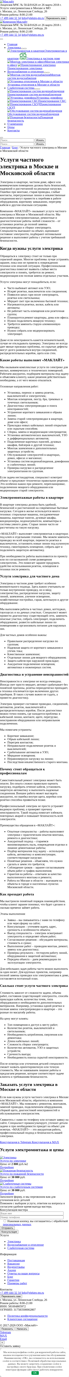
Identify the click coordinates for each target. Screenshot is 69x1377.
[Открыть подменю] (22, 48)
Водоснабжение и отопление (25, 71)
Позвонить (7, 1329)
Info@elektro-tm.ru (33, 18)
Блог (15, 147)
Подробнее (7, 1167)
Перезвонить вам (55, 18)
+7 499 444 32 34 (10, 18)
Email (3, 1338)
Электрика (14, 47)
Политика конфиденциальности (27, 1315)
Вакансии (13, 1263)
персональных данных (17, 1224)
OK (35, 1373)
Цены (11, 127)
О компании (15, 123)
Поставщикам (16, 1260)
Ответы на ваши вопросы (23, 1273)
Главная (12, 44)
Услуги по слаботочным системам (21, 1186)
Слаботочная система (20, 87)
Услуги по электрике (13, 1160)
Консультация (9, 1231)
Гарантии (13, 1280)
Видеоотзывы (16, 1266)
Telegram (5, 1332)
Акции (11, 1270)
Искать (40, 140)
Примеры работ (17, 1283)
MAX (3, 1335)
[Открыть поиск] (1, 137)
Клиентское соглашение (22, 1319)
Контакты (13, 130)
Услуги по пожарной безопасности (22, 1173)
